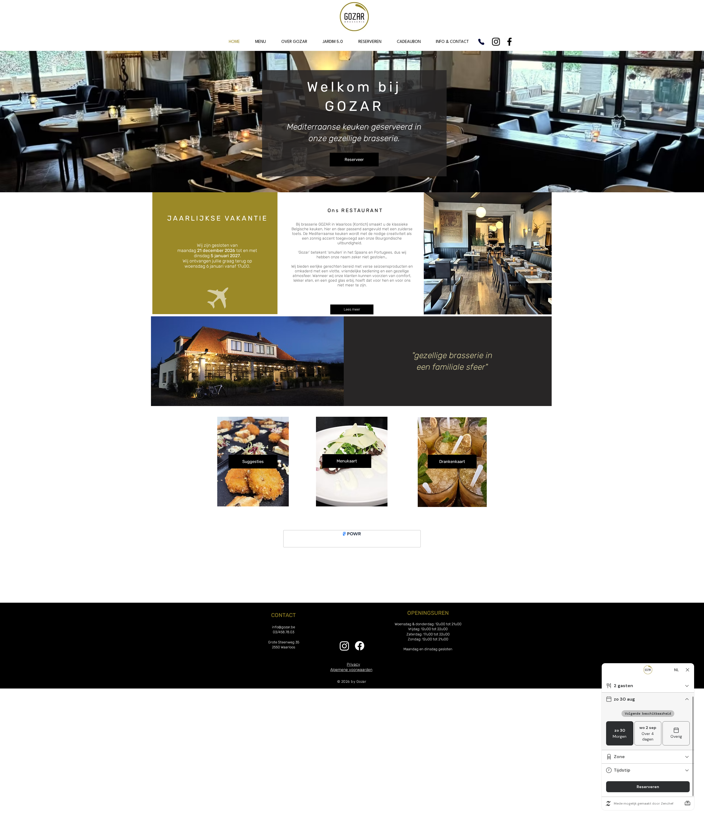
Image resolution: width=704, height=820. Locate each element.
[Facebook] (509, 41)
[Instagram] (496, 41)
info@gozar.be (283, 627)
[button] (261, 42)
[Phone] (481, 41)
